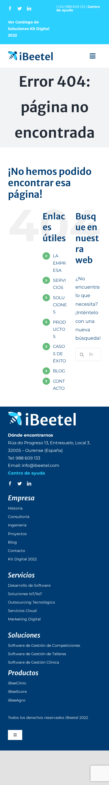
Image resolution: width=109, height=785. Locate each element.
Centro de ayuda (26, 473)
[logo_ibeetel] (30, 54)
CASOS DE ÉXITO (59, 353)
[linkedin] (29, 8)
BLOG (59, 370)
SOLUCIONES (60, 304)
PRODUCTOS (59, 329)
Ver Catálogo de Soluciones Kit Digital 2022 (28, 29)
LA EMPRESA (59, 263)
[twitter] (19, 8)
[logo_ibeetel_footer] (42, 414)
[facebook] (10, 8)
